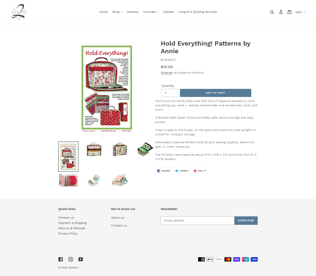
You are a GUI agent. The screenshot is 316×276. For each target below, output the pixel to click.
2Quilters (73, 267)
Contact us (66, 217)
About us (117, 217)
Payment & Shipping (72, 223)
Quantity (168, 85)
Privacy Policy (68, 233)
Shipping (166, 72)
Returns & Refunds (71, 228)
